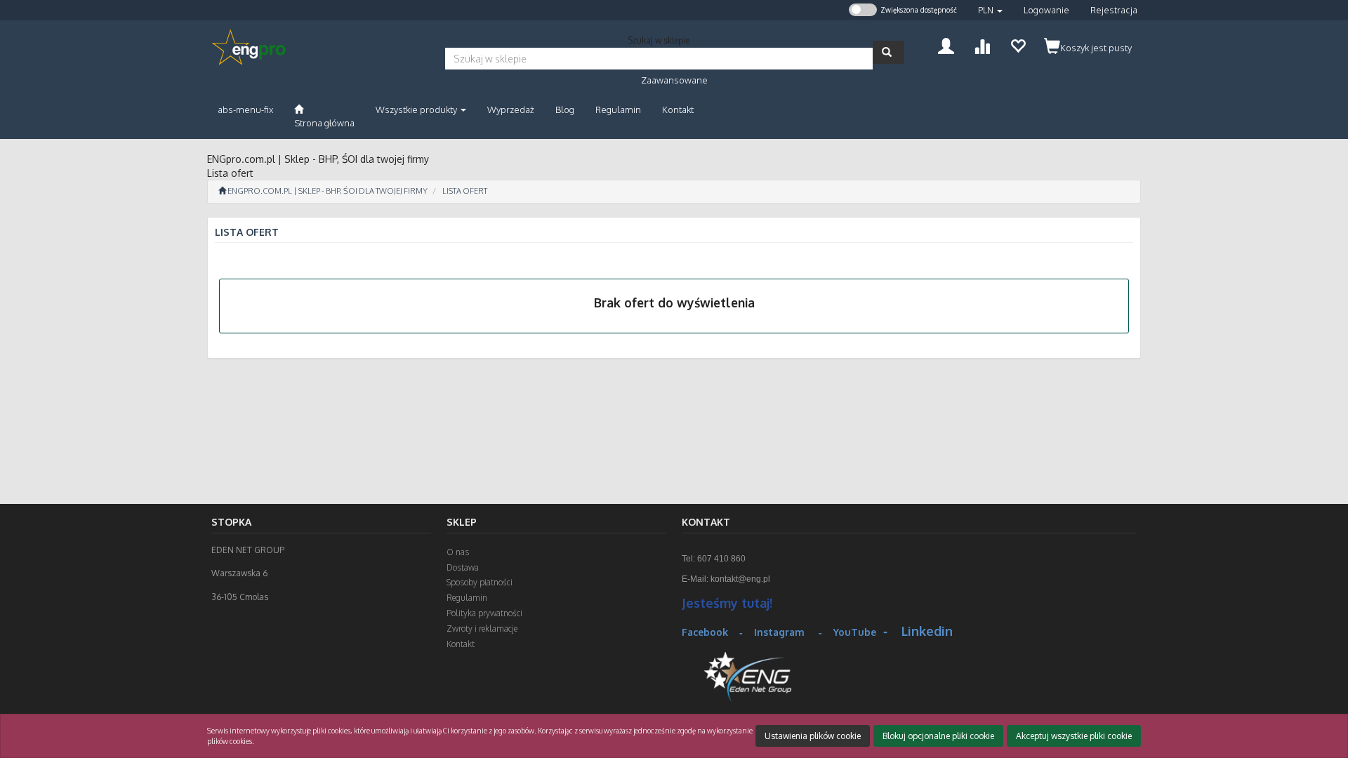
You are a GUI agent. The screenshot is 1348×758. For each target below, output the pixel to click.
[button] (990, 10)
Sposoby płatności (480, 582)
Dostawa (463, 567)
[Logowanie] (946, 44)
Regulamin (467, 597)
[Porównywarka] (982, 44)
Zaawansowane (674, 80)
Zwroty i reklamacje (482, 628)
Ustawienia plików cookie (813, 736)
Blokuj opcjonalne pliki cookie (938, 736)
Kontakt (461, 644)
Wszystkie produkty (417, 109)
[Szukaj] (888, 52)
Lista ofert (464, 191)
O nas (458, 552)
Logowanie (1046, 9)
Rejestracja (1113, 9)
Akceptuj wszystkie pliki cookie (1074, 736)
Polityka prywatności (484, 613)
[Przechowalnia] (1017, 44)
